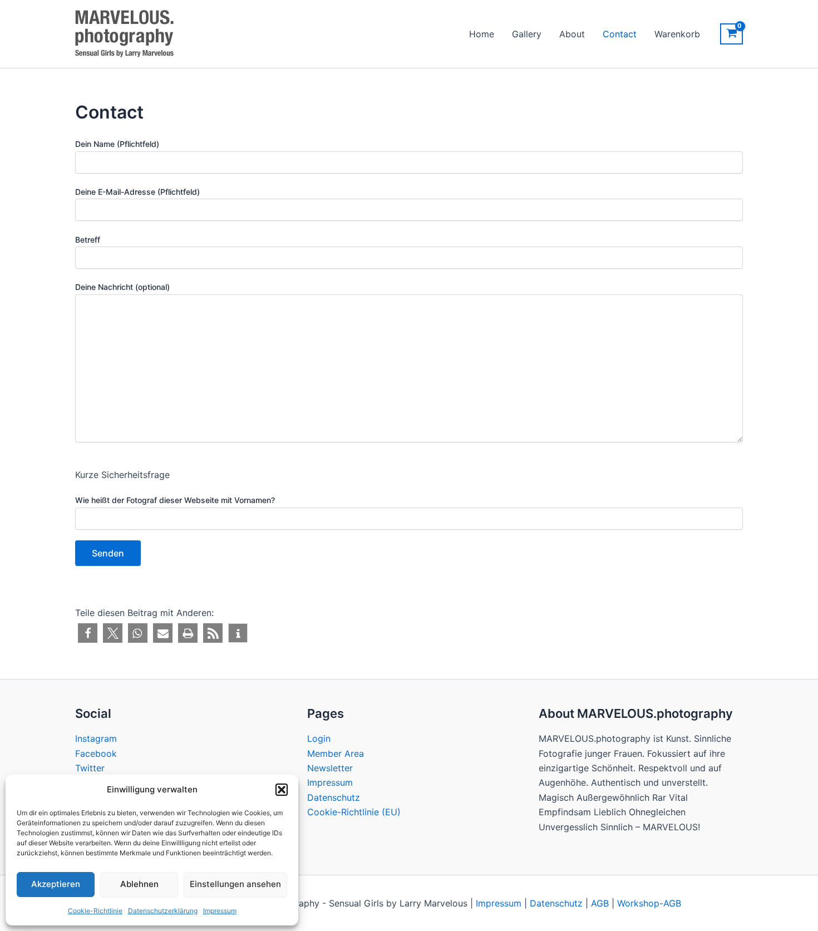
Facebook (96, 753)
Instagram (96, 738)
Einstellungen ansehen (235, 884)
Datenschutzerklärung (163, 911)
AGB (600, 903)
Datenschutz (333, 797)
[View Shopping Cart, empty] (731, 34)
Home (481, 34)
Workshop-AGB (649, 903)
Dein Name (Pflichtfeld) (117, 144)
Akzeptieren (55, 884)
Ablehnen (139, 884)
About (572, 34)
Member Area (335, 753)
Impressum (219, 911)
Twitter (90, 768)
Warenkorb (677, 34)
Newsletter (330, 768)
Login (319, 738)
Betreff (87, 239)
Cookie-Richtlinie (95, 911)
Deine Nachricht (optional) (122, 287)
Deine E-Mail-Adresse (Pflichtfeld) (137, 191)
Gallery (526, 34)
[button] (281, 789)
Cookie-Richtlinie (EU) (354, 811)
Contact (620, 34)
